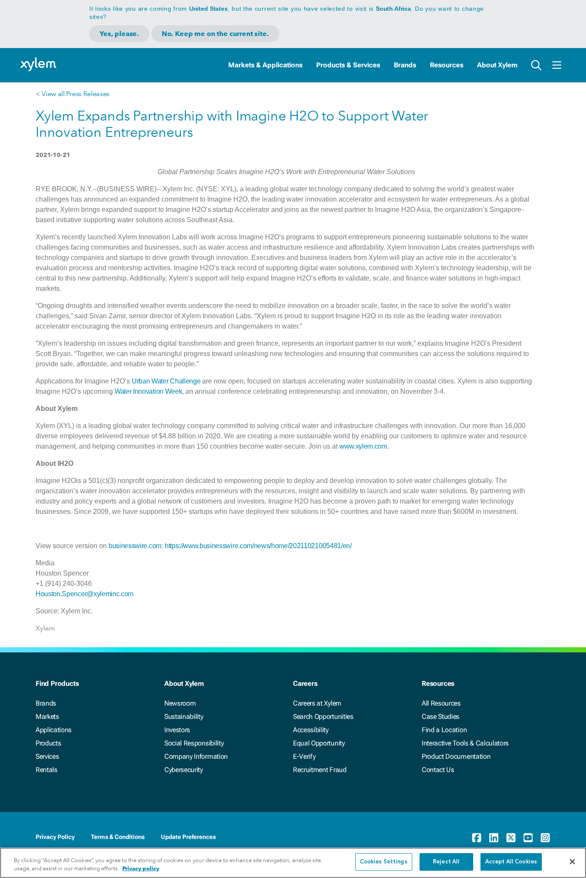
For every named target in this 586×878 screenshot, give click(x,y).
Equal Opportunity (319, 743)
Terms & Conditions (118, 836)
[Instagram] (545, 838)
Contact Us (438, 770)
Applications (54, 730)
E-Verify (304, 756)
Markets (47, 716)
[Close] (572, 861)
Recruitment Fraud (320, 770)
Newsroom (180, 703)
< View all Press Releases (72, 94)
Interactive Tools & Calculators (465, 743)
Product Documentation (456, 756)
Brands (405, 65)
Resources (446, 65)
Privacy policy (140, 868)
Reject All (446, 862)
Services (47, 756)
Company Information (196, 756)
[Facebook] (476, 838)
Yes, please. (119, 34)
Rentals (46, 770)
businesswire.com (135, 545)
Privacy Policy (55, 836)
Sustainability (183, 716)
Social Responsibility (194, 743)
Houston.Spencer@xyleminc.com (84, 593)
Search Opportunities (323, 716)
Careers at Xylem (317, 703)
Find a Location (444, 730)
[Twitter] (511, 838)
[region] (293, 863)
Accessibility (311, 730)
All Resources (441, 703)
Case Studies (440, 716)
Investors (177, 730)
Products (48, 743)
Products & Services (348, 65)
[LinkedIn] (494, 838)
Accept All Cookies (511, 862)
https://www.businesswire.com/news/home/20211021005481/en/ (258, 545)
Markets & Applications (265, 65)
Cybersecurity (183, 770)
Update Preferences (188, 836)
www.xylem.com (363, 446)
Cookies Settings (384, 862)
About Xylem (497, 65)
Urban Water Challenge (166, 381)
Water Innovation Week (148, 391)
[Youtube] (528, 838)
